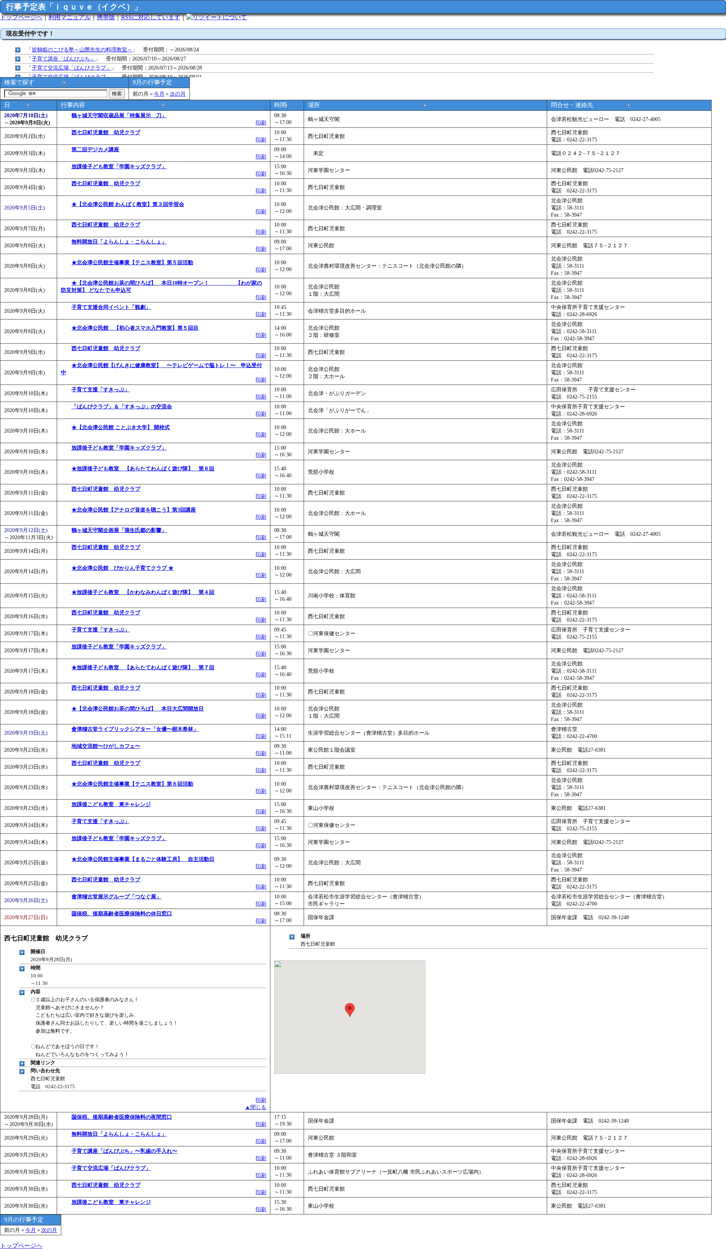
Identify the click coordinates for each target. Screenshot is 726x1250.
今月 (159, 94)
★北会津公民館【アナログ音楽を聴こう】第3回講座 (133, 510)
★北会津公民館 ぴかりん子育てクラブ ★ (122, 568)
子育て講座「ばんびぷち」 (63, 59)
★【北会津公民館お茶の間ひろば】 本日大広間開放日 (137, 709)
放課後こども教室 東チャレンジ (111, 804)
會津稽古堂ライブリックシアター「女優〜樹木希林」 (135, 729)
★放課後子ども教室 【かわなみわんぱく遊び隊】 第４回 (142, 592)
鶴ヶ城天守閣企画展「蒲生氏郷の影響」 (119, 530)
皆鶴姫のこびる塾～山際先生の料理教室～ (82, 50)
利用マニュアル (69, 17)
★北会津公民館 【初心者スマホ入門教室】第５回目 (135, 328)
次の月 (178, 94)
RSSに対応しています (150, 17)
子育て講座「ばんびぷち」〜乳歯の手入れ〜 (124, 1151)
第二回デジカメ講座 (95, 149)
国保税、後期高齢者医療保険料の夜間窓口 (121, 1117)
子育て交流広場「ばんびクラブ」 (71, 68)
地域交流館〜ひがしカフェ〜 (105, 746)
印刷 (261, 122)
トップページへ (21, 17)
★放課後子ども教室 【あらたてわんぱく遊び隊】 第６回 (142, 468)
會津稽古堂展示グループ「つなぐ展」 (116, 896)
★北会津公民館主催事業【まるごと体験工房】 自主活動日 (142, 859)
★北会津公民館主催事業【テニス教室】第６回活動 (132, 784)
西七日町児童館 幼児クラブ (105, 132)
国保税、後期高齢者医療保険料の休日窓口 (121, 913)
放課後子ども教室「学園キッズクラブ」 (119, 166)
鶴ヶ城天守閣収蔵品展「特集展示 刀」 (119, 115)
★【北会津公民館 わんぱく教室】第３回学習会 (127, 204)
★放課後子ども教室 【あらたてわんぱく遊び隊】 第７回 (142, 667)
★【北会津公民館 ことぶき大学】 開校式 (120, 427)
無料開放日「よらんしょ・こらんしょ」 (119, 242)
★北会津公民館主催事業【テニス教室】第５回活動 (132, 262)
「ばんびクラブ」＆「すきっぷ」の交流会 (121, 406)
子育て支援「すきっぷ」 (100, 389)
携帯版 (106, 17)
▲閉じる (255, 1107)
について (235, 17)
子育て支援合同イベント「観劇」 (111, 307)
